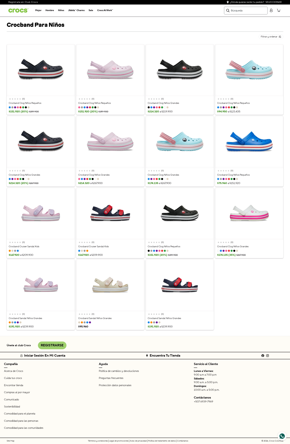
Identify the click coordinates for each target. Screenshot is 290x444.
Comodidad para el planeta (19, 413)
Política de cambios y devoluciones (119, 371)
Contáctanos (202, 398)
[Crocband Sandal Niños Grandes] (41, 294)
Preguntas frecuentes (111, 378)
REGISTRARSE (52, 345)
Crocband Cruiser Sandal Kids (24, 246)
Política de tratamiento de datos (162, 441)
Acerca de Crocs (13, 371)
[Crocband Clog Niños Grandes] (180, 79)
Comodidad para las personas (21, 421)
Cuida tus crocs (13, 378)
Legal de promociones (118, 441)
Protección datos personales (115, 385)
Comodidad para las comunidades (23, 428)
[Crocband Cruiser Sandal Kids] (41, 223)
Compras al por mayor (17, 392)
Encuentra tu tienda (165, 355)
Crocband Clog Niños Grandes (163, 103)
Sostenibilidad (12, 406)
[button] (38, 11)
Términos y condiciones (98, 441)
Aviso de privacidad (138, 441)
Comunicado (11, 399)
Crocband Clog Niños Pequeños (25, 103)
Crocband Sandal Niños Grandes (25, 318)
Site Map (10, 441)
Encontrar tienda (13, 385)
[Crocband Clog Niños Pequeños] (41, 79)
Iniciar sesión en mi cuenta (44, 355)
